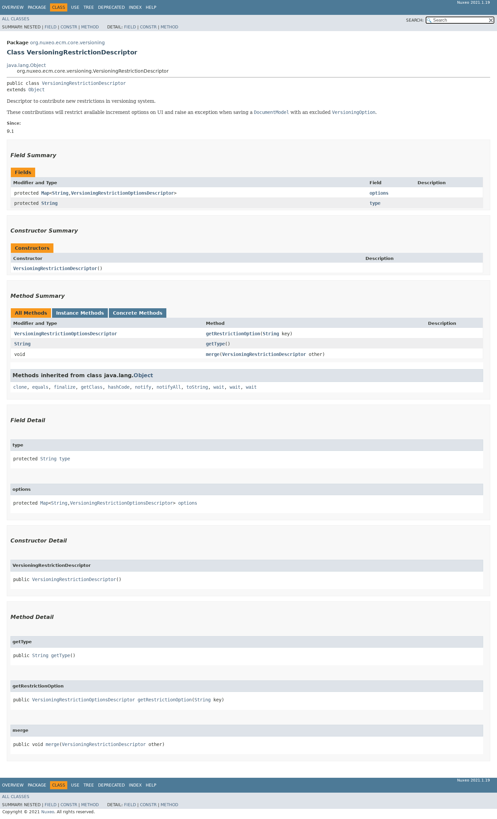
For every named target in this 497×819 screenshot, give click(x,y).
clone (20, 387)
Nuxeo (47, 812)
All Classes (15, 19)
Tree (89, 7)
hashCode (118, 387)
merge (212, 354)
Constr (69, 27)
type (375, 203)
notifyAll (169, 387)
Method (90, 27)
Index (135, 7)
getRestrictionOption (233, 333)
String (60, 193)
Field (50, 27)
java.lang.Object (26, 65)
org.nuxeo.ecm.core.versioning (67, 42)
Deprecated (111, 7)
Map (45, 193)
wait (218, 387)
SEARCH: (415, 20)
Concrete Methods (137, 313)
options (379, 193)
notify (143, 387)
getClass (91, 387)
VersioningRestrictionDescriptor (84, 83)
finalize (64, 387)
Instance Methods (80, 313)
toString (197, 387)
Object (36, 89)
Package (37, 7)
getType (215, 343)
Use (75, 7)
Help (151, 7)
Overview (13, 7)
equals (40, 387)
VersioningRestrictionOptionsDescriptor (122, 193)
